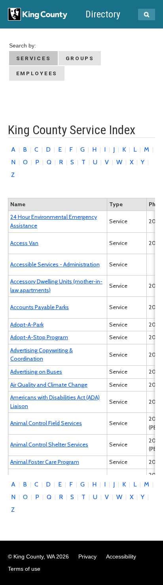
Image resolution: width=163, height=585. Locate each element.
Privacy (87, 556)
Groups (80, 58)
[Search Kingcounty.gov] (146, 14)
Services (33, 58)
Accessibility (121, 556)
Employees (36, 73)
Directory (102, 14)
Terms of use (24, 569)
